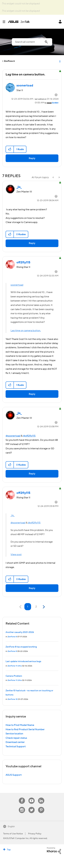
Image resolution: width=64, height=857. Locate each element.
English (11, 826)
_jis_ (12, 515)
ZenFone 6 (9, 61)
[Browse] (5, 22)
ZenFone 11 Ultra (15, 666)
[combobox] (32, 42)
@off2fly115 (29, 435)
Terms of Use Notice (13, 833)
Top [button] (9, 849)
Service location (14, 733)
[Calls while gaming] (53, 177)
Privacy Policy (34, 833)
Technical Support (16, 746)
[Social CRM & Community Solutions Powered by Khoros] (54, 850)
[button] (10, 149)
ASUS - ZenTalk (19, 21)
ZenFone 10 (13, 699)
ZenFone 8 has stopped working (21, 646)
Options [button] (60, 61)
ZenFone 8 (12, 637)
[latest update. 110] (59, 177)
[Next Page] (43, 607)
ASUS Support (14, 774)
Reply (32, 158)
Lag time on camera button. (26, 330)
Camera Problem (14, 676)
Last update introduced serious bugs (23, 661)
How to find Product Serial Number (25, 729)
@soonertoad (13, 435)
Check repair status (16, 738)
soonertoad (17, 284)
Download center (15, 742)
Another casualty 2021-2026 (20, 632)
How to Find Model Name (20, 725)
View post (16, 554)
